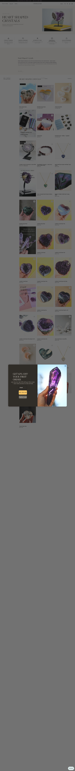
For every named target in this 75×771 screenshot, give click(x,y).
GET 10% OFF (23, 392)
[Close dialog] (65, 366)
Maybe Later (23, 397)
